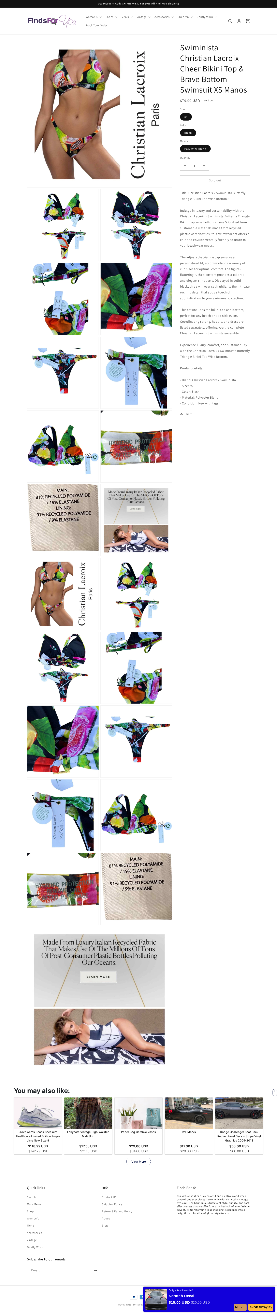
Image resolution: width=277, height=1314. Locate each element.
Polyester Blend (195, 148)
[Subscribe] (95, 1270)
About (106, 1218)
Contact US (109, 1197)
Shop (30, 1211)
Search (31, 1197)
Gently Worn (35, 1247)
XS (186, 117)
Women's (33, 1218)
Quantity (185, 157)
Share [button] (188, 414)
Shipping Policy (112, 1204)
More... (240, 1307)
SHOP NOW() (261, 1307)
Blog (105, 1225)
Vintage (32, 1240)
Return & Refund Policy (117, 1211)
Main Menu (34, 1204)
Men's (30, 1225)
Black (188, 133)
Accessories (34, 1233)
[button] (93, 17)
